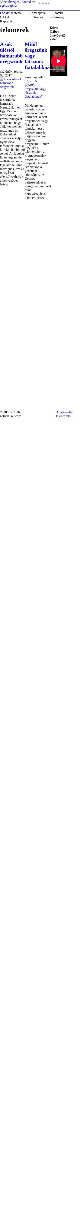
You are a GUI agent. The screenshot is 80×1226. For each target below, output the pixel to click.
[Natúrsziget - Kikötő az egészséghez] (18, 3)
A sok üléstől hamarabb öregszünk (11, 52)
